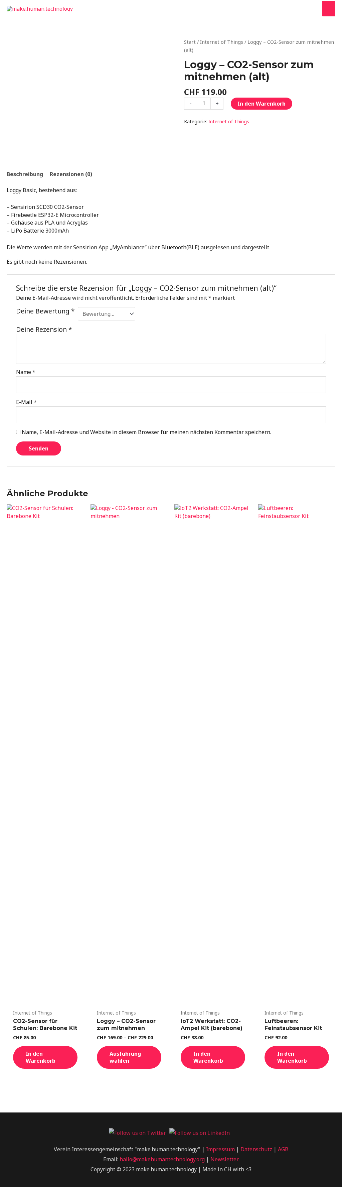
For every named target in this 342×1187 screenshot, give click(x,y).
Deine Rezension (44, 329)
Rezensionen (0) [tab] (71, 174)
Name (25, 372)
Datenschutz (256, 1149)
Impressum (220, 1149)
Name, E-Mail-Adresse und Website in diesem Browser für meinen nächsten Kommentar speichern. (146, 432)
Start (190, 41)
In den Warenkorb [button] (40, 1057)
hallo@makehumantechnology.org (162, 1159)
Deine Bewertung (45, 311)
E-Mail (26, 402)
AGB (283, 1149)
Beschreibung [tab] (25, 174)
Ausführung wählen (125, 1057)
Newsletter (224, 1159)
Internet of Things (221, 41)
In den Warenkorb (261, 103)
